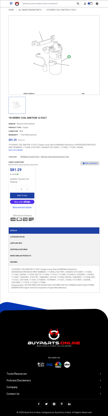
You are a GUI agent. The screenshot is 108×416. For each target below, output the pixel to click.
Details (13, 230)
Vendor (12, 124)
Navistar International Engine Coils (55, 157)
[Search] (78, 3)
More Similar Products (20, 256)
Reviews (13, 262)
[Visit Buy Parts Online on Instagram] (54, 404)
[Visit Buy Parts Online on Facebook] (39, 404)
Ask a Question (91, 163)
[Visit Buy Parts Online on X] (46, 404)
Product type (15, 127)
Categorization (17, 237)
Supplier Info (16, 243)
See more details (16, 150)
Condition (13, 131)
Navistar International (26, 124)
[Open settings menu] (97, 3)
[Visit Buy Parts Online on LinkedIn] (69, 404)
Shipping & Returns (18, 249)
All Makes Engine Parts (29, 157)
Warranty (13, 135)
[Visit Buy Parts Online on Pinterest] (62, 404)
